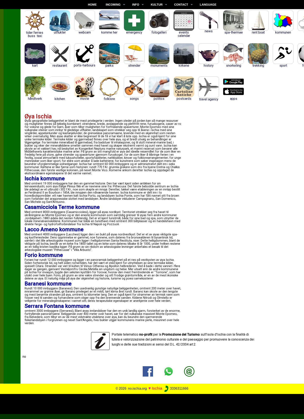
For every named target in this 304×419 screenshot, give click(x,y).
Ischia (157, 388)
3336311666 (178, 388)
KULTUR (157, 4)
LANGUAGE (208, 4)
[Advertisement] (149, 403)
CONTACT (181, 4)
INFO (135, 4)
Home (92, 4)
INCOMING (113, 4)
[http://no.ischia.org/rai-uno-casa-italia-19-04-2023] (189, 371)
